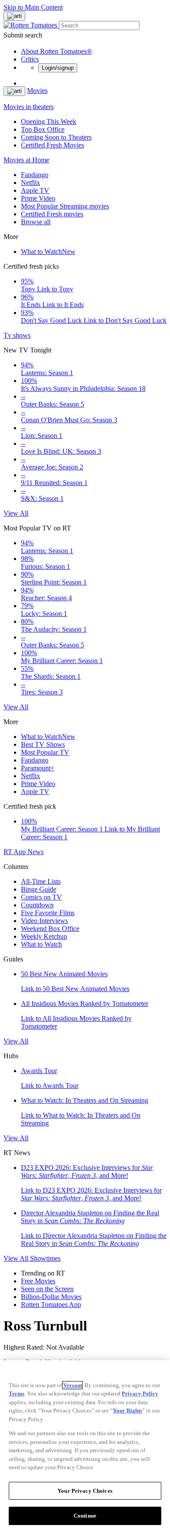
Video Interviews (44, 920)
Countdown (37, 905)
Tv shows (17, 335)
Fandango (34, 174)
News (35, 851)
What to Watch (48, 251)
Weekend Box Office (50, 928)
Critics (30, 59)
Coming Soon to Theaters (56, 137)
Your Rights (127, 1410)
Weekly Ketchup (44, 936)
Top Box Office (43, 129)
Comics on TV (41, 897)
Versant (72, 1385)
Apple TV (35, 190)
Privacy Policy (140, 1393)
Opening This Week (48, 121)
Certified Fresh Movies (52, 145)
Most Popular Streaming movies (65, 206)
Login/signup (58, 68)
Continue (85, 1515)
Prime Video (38, 198)
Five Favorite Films (48, 912)
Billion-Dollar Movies (51, 1296)
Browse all (36, 222)
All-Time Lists (41, 881)
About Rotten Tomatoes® (56, 51)
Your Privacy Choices (85, 1491)
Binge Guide (38, 889)
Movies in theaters (28, 106)
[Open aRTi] (14, 16)
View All (15, 513)
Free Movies (38, 1281)
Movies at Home (26, 160)
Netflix (30, 182)
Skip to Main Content (33, 7)
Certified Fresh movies (52, 214)
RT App (15, 851)
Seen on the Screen (47, 1289)
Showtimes (45, 1258)
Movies (37, 90)
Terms (16, 1393)
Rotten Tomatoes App (51, 1304)
